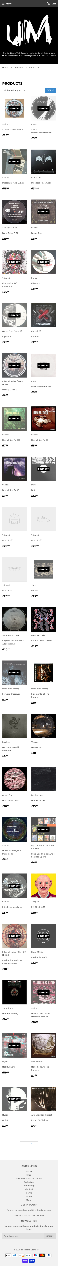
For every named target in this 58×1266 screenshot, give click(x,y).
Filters (50, 90)
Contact (29, 1189)
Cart (53, 4)
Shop (29, 1175)
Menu (9, 4)
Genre (29, 1193)
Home (5, 67)
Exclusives (29, 1182)
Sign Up (50, 1236)
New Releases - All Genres (29, 1178)
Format (29, 1196)
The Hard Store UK (30, 1250)
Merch (29, 1200)
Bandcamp (29, 1185)
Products (18, 67)
